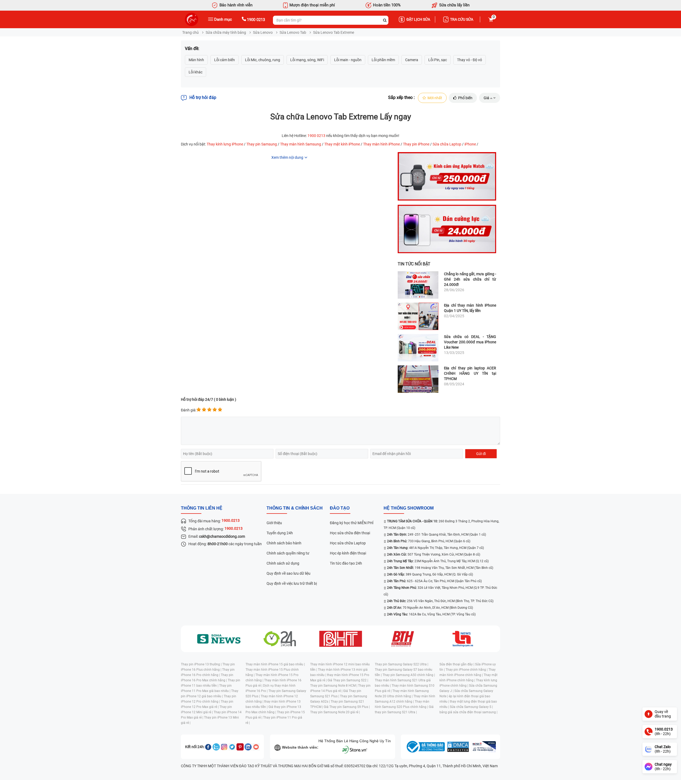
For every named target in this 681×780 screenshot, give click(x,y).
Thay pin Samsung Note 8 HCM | (334, 685)
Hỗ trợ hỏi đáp (202, 97)
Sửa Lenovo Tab (293, 32)
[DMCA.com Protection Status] (458, 746)
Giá (486, 98)
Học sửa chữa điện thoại (350, 533)
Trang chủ (190, 32)
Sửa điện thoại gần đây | (457, 664)
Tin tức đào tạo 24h (346, 563)
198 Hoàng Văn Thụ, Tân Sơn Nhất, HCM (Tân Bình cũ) (440, 568)
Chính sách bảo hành (284, 543)
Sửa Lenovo (263, 32)
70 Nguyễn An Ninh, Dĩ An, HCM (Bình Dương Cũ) (430, 608)
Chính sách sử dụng (283, 563)
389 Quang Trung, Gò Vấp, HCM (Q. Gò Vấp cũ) (430, 574)
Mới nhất (434, 98)
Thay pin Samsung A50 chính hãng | (409, 675)
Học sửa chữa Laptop (348, 543)
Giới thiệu (274, 523)
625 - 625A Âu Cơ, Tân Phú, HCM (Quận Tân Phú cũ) (434, 581)
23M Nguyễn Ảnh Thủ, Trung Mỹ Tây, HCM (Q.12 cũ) (438, 561)
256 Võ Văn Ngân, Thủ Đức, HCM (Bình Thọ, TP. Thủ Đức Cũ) (440, 601)
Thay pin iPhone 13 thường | (201, 664)
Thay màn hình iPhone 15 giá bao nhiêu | (275, 664)
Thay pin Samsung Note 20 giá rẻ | (335, 712)
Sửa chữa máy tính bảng (226, 32)
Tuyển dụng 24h (280, 533)
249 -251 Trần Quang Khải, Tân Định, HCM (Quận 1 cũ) (436, 534)
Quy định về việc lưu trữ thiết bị (292, 583)
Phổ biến (465, 98)
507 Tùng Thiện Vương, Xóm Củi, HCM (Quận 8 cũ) (433, 554)
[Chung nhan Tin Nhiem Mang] (483, 746)
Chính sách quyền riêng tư (288, 553)
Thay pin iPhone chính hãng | (467, 669)
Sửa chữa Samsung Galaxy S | (471, 707)
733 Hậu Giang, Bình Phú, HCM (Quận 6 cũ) (428, 541)
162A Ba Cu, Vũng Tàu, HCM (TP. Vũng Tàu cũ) (431, 614)
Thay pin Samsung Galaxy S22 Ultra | (401, 664)
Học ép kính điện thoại (348, 553)
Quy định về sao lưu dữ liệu (288, 573)
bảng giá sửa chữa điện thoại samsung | (468, 712)
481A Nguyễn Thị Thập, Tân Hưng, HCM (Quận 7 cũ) (435, 548)
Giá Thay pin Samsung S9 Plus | (347, 707)
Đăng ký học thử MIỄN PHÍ (351, 523)
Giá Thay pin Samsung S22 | (347, 680)
